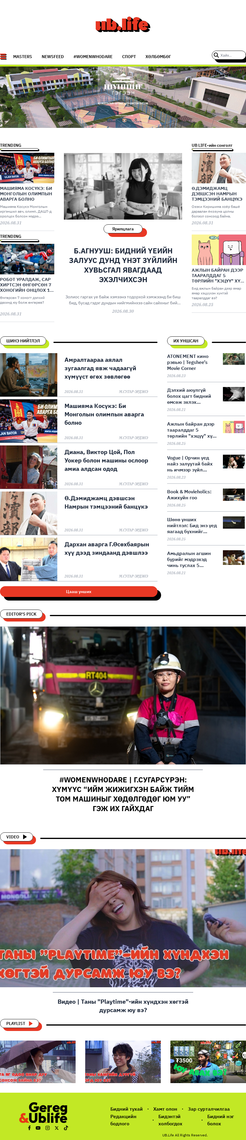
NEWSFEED (53, 56)
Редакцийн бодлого (123, 1120)
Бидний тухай (126, 1109)
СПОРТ (129, 56)
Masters (22, 56)
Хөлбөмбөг (158, 56)
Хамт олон (165, 1109)
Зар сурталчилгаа (209, 1109)
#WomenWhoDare (93, 56)
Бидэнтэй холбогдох (170, 1120)
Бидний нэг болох (220, 1120)
